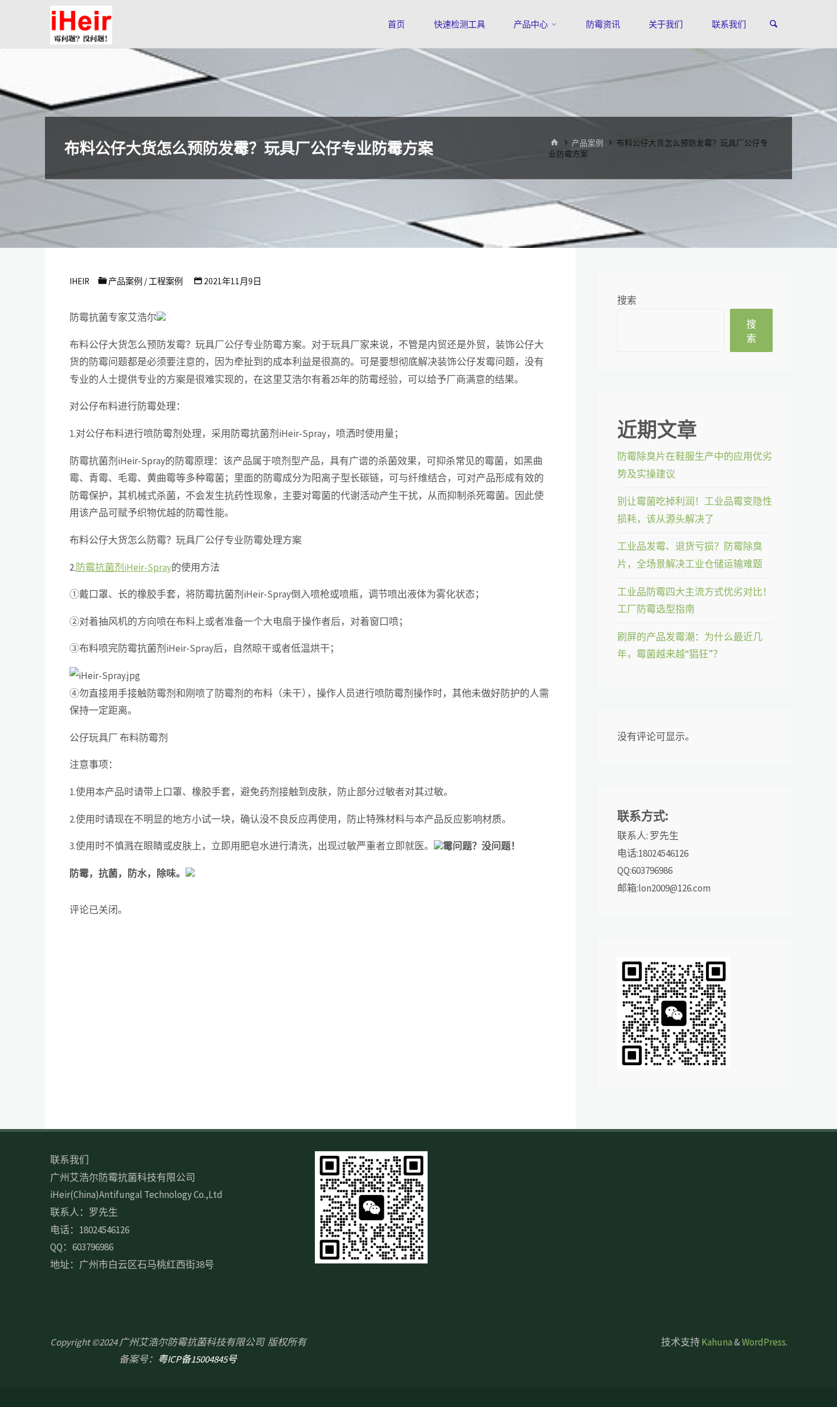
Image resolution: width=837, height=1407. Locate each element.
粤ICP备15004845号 (197, 1359)
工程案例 (166, 281)
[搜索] (773, 24)
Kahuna (716, 1342)
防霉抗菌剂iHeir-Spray (123, 567)
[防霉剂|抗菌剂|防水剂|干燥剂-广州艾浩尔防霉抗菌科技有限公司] (81, 24)
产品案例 (588, 143)
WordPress (764, 1342)
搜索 (627, 300)
